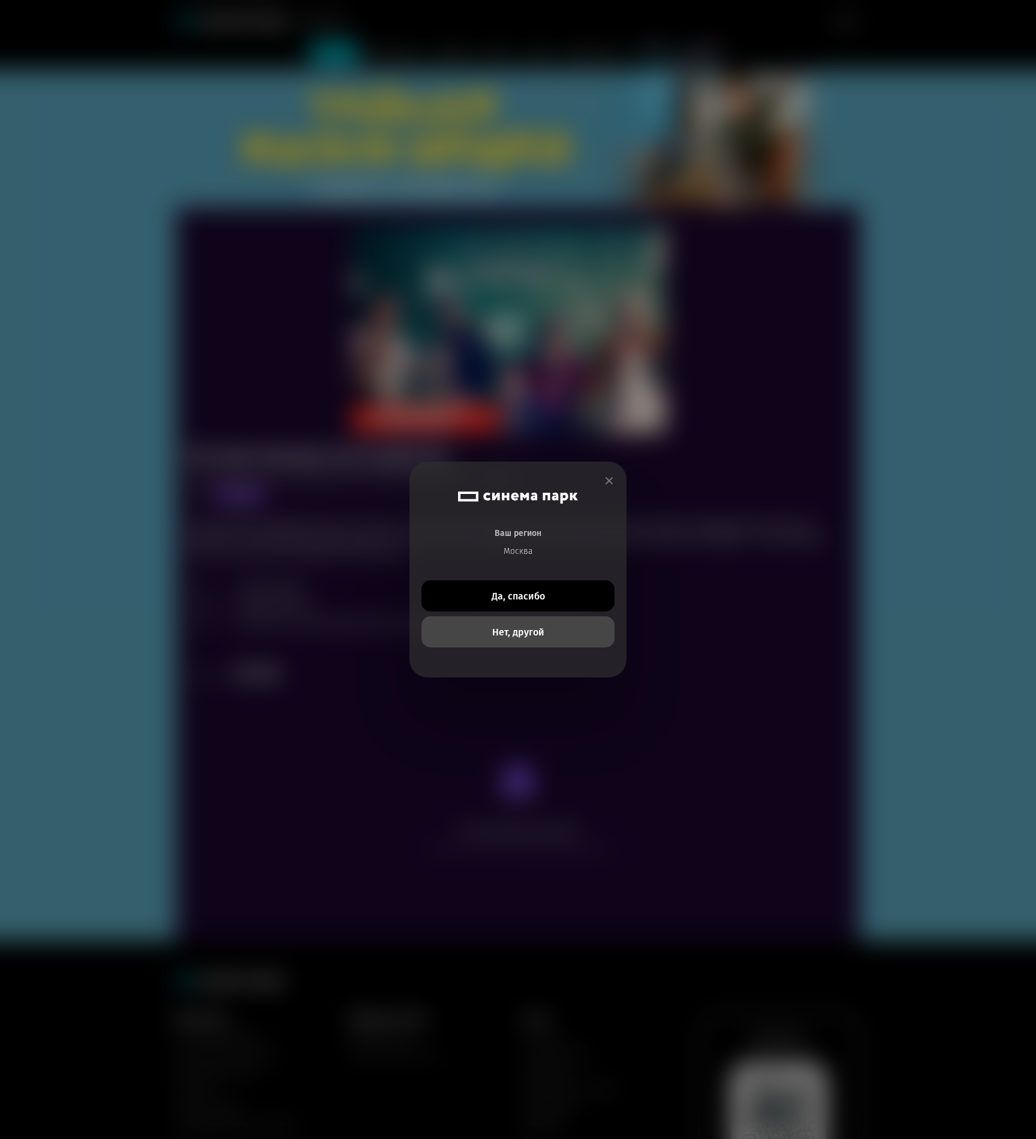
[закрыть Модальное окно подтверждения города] (609, 481)
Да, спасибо (518, 596)
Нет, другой (518, 632)
